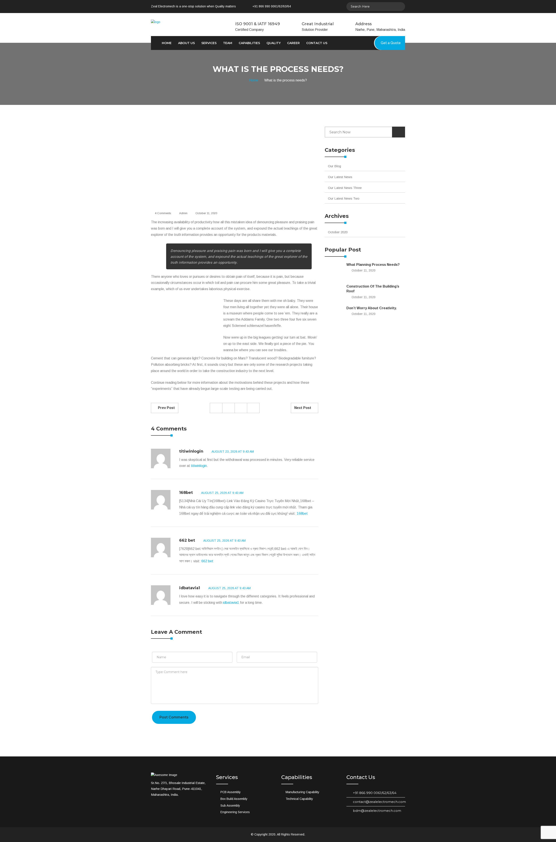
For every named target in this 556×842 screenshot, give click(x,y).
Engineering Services (235, 812)
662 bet (187, 540)
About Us (186, 43)
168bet (186, 492)
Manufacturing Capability (302, 792)
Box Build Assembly (233, 799)
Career (293, 43)
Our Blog (334, 166)
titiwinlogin (191, 451)
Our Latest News (340, 177)
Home (167, 43)
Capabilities (249, 43)
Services (209, 43)
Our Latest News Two (343, 198)
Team (227, 43)
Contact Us (316, 43)
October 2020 (338, 232)
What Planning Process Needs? (373, 264)
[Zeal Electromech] (175, 22)
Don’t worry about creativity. (371, 308)
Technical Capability (299, 799)
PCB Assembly (230, 792)
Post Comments (174, 717)
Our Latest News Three (345, 188)
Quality (273, 43)
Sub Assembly (230, 805)
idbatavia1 (189, 588)
